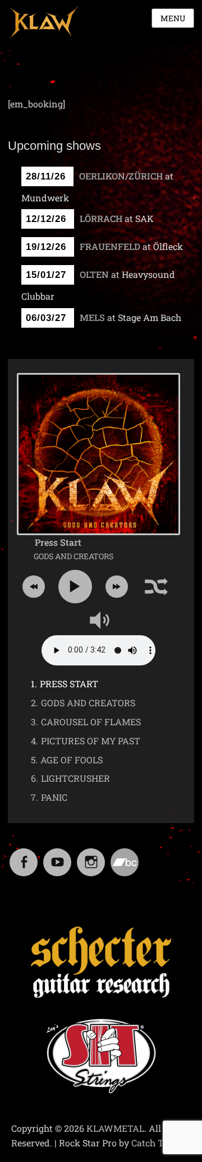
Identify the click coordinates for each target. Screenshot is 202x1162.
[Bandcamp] (125, 855)
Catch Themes (161, 1143)
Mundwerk (45, 198)
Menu (172, 18)
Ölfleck (168, 246)
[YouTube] (57, 855)
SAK (144, 218)
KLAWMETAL (115, 1128)
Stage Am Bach (149, 317)
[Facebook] (24, 855)
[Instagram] (91, 855)
